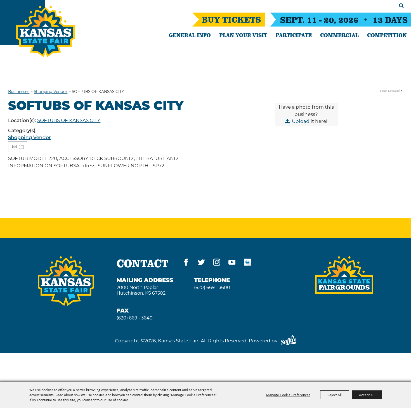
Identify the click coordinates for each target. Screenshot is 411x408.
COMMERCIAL (339, 35)
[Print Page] (247, 263)
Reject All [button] (334, 395)
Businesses (18, 91)
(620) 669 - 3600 (212, 287)
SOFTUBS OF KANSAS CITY (68, 120)
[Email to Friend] (14, 146)
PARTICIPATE (294, 35)
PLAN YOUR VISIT (243, 35)
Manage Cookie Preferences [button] (288, 395)
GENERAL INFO (190, 35)
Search (401, 5)
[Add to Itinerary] (21, 146)
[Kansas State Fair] (45, 31)
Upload (301, 121)
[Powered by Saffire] (288, 340)
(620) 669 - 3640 (135, 318)
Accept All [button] (366, 395)
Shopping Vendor (50, 91)
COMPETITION (387, 35)
